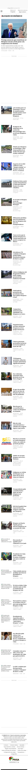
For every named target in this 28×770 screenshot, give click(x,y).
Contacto (6, 745)
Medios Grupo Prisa (14, 762)
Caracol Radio (7, 11)
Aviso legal (20, 748)
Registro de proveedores (10, 748)
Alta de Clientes (20, 746)
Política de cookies (22, 750)
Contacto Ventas (14, 745)
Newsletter (22, 745)
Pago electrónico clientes (9, 746)
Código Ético (14, 754)
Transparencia (20, 752)
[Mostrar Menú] (1, 11)
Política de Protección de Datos (9, 750)
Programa (13, 11)
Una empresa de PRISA (14, 758)
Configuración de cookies (10, 752)
